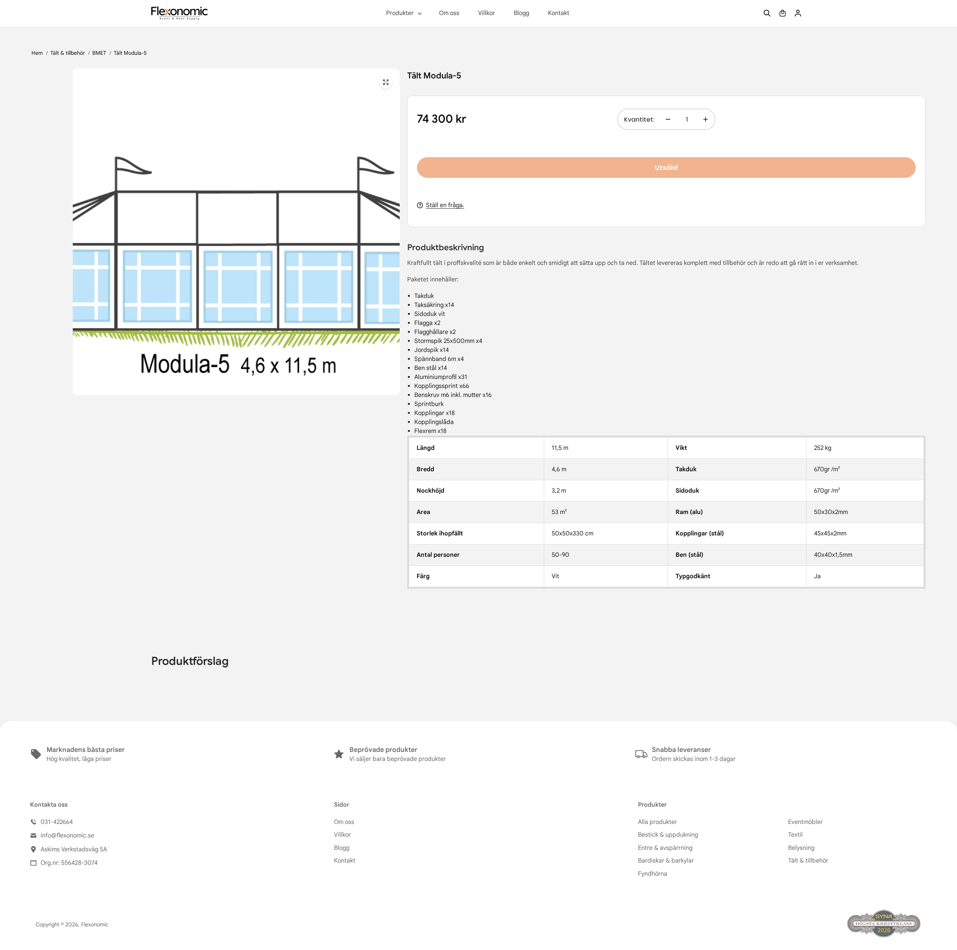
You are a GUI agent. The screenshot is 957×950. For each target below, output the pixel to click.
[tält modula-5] (386, 82)
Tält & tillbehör (67, 53)
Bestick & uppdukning (668, 835)
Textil (795, 835)
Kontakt (558, 13)
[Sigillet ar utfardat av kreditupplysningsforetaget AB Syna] (883, 925)
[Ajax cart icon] (782, 13)
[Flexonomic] (179, 13)
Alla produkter (657, 822)
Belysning (801, 848)
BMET (99, 53)
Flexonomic (94, 924)
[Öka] (705, 119)
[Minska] (668, 119)
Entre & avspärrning (665, 848)
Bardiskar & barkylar (666, 860)
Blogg (521, 13)
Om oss (449, 13)
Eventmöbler (805, 822)
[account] (798, 13)
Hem (37, 53)
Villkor (486, 13)
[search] (767, 13)
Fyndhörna (652, 874)
